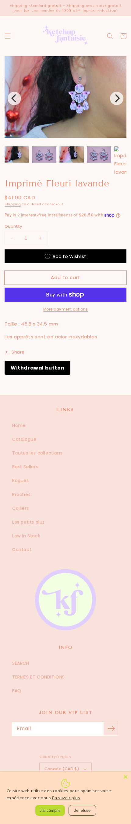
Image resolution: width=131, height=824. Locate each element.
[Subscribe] (111, 728)
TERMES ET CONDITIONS (38, 677)
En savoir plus (66, 797)
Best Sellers (25, 467)
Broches (21, 494)
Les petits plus (28, 522)
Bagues (20, 480)
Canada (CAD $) (61, 769)
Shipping (13, 204)
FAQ (16, 691)
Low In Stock (26, 536)
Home (19, 425)
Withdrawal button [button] (37, 367)
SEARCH (20, 663)
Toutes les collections (37, 453)
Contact (21, 549)
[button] (7, 36)
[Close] (125, 777)
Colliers (20, 508)
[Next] (116, 98)
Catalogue (24, 439)
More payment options (65, 309)
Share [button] (18, 352)
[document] (65, 98)
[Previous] (14, 98)
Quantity (13, 226)
